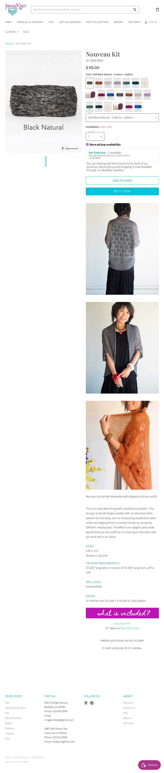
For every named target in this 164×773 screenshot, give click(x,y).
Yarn (8, 22)
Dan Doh (96, 60)
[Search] (135, 9)
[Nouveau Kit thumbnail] (6, 161)
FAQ (125, 713)
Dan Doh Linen (130, 628)
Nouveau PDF (122, 624)
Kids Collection (97, 22)
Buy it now (122, 191)
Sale (26, 32)
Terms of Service (22, 757)
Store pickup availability (105, 145)
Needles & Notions (30, 22)
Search (8, 757)
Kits (51, 22)
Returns (127, 718)
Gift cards (128, 723)
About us (128, 703)
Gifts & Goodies (70, 22)
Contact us (129, 708)
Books (118, 22)
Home (9, 43)
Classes (10, 32)
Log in (152, 22)
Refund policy (38, 757)
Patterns (134, 22)
